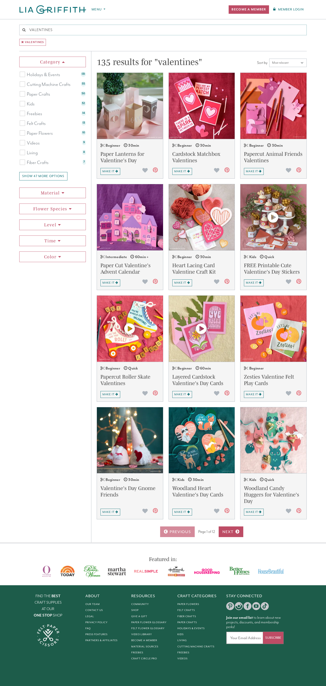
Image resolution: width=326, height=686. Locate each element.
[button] (249, 9)
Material (50, 192)
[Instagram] (239, 606)
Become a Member (144, 640)
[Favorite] (145, 170)
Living (32, 153)
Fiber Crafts (38, 162)
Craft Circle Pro (144, 658)
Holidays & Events (43, 74)
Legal (89, 616)
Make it (108, 171)
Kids (31, 104)
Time (50, 240)
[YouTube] (256, 606)
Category (50, 61)
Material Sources (144, 646)
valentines (34, 42)
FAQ (88, 628)
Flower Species (50, 208)
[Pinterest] (230, 606)
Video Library (141, 634)
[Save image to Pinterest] (155, 170)
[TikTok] (265, 606)
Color (50, 256)
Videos (33, 143)
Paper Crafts (38, 94)
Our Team (92, 604)
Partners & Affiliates (101, 640)
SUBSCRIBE (273, 638)
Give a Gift (139, 616)
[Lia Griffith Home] (53, 9)
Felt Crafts (36, 123)
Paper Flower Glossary (149, 622)
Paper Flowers (40, 133)
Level (50, 224)
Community (140, 604)
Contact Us (94, 610)
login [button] (291, 9)
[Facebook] (247, 606)
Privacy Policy (96, 622)
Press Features (96, 634)
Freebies (34, 114)
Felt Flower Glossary (148, 628)
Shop (135, 610)
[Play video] (273, 217)
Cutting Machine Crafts (49, 84)
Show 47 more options (43, 176)
